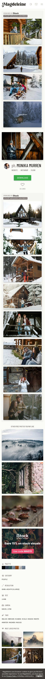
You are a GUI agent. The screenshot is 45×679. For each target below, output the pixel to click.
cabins (18, 619)
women (12, 622)
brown (11, 619)
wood (19, 622)
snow (30, 619)
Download (22, 177)
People (4, 579)
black (5, 619)
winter (5, 622)
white (37, 619)
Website (15, 170)
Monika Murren (29, 165)
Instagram (24, 170)
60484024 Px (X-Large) (10, 589)
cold (25, 619)
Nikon (4, 609)
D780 (9, 609)
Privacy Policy (11, 676)
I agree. (39, 676)
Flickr (33, 170)
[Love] (22, 184)
